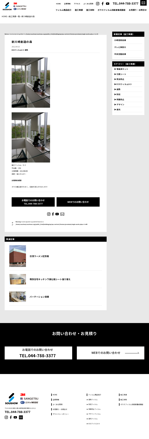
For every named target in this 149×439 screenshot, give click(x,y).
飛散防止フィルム (94, 409)
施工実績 (79, 9)
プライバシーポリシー (61, 414)
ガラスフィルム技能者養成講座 (111, 9)
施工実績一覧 (14, 16)
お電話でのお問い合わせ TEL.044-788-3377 (33, 202)
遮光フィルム (93, 419)
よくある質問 (88, 4)
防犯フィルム (93, 404)
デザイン (120, 104)
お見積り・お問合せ (138, 9)
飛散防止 (120, 99)
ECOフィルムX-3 (18, 50)
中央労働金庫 (120, 54)
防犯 (118, 94)
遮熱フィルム (93, 400)
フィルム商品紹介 (63, 9)
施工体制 (90, 9)
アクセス (77, 4)
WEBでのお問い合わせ (78, 201)
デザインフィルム (94, 414)
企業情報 (67, 4)
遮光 (118, 109)
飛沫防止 (120, 79)
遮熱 (26, 50)
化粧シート (121, 74)
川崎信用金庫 (120, 40)
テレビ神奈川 (120, 47)
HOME (58, 4)
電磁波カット (122, 69)
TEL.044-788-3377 (126, 3)
